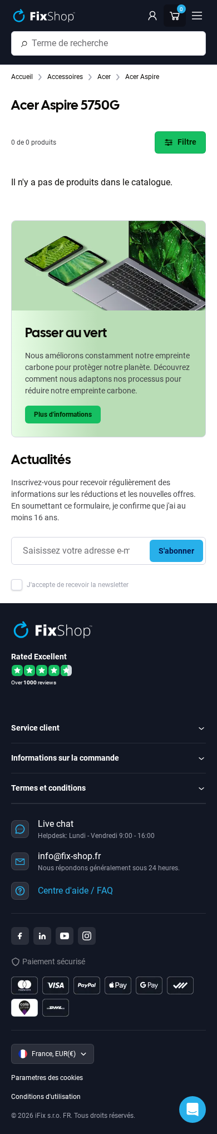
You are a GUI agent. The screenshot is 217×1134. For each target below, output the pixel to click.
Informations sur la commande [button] (65, 757)
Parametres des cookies (47, 1078)
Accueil (22, 77)
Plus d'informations (63, 414)
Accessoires (66, 77)
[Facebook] (20, 936)
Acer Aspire (142, 77)
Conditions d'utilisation (46, 1097)
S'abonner (176, 550)
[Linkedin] (42, 936)
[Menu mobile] (197, 15)
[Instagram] (87, 936)
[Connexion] (152, 15)
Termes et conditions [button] (48, 787)
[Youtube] (64, 936)
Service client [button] (35, 727)
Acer (104, 77)
